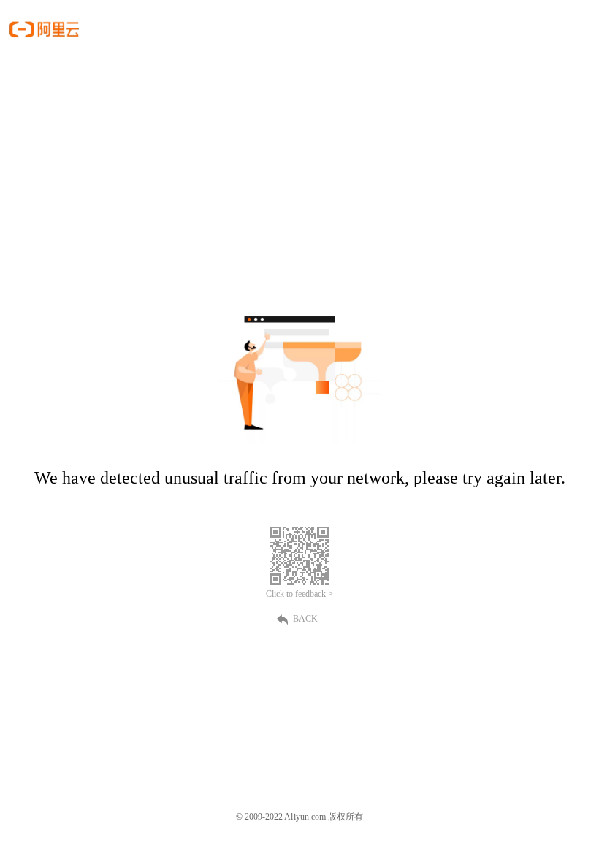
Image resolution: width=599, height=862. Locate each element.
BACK (305, 619)
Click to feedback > (299, 594)
